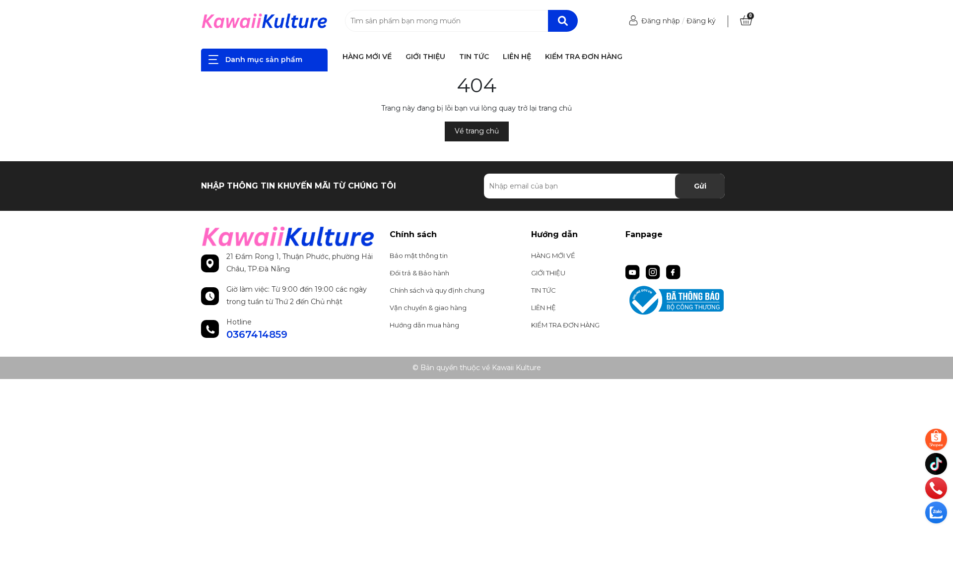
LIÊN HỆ (517, 56)
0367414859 (256, 334)
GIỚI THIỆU (425, 56)
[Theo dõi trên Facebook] (673, 271)
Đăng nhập (660, 20)
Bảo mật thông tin (419, 255)
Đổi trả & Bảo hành (419, 273)
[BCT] (688, 300)
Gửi (700, 186)
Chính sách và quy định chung (437, 290)
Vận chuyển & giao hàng (428, 308)
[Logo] (264, 20)
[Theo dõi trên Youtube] (633, 271)
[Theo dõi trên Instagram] (654, 271)
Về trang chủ (477, 131)
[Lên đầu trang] (937, 535)
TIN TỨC (474, 56)
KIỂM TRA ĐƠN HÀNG (583, 56)
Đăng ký (701, 20)
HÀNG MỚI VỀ (367, 56)
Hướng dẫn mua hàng (424, 325)
